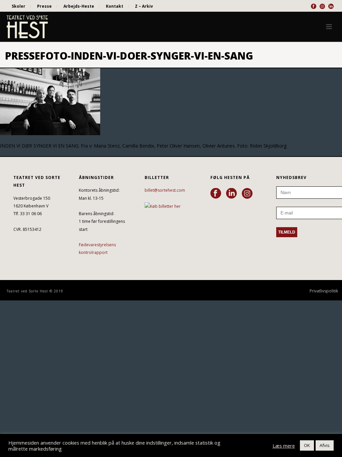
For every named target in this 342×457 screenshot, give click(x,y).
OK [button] (307, 445)
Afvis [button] (325, 445)
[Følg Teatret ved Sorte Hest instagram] (247, 193)
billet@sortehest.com (165, 190)
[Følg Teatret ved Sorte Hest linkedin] (231, 193)
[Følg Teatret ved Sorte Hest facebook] (215, 193)
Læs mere (284, 446)
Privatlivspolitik (324, 291)
